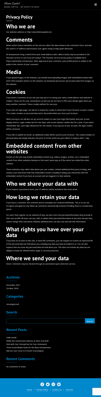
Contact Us (57, 389)
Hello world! (11, 337)
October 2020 (12, 288)
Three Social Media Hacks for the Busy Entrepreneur (28, 347)
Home (29, 389)
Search (11, 312)
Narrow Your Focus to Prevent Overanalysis (25, 351)
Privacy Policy (42, 389)
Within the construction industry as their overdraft (27, 341)
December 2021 (13, 285)
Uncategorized (12, 304)
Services (69, 389)
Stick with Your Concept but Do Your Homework (26, 344)
